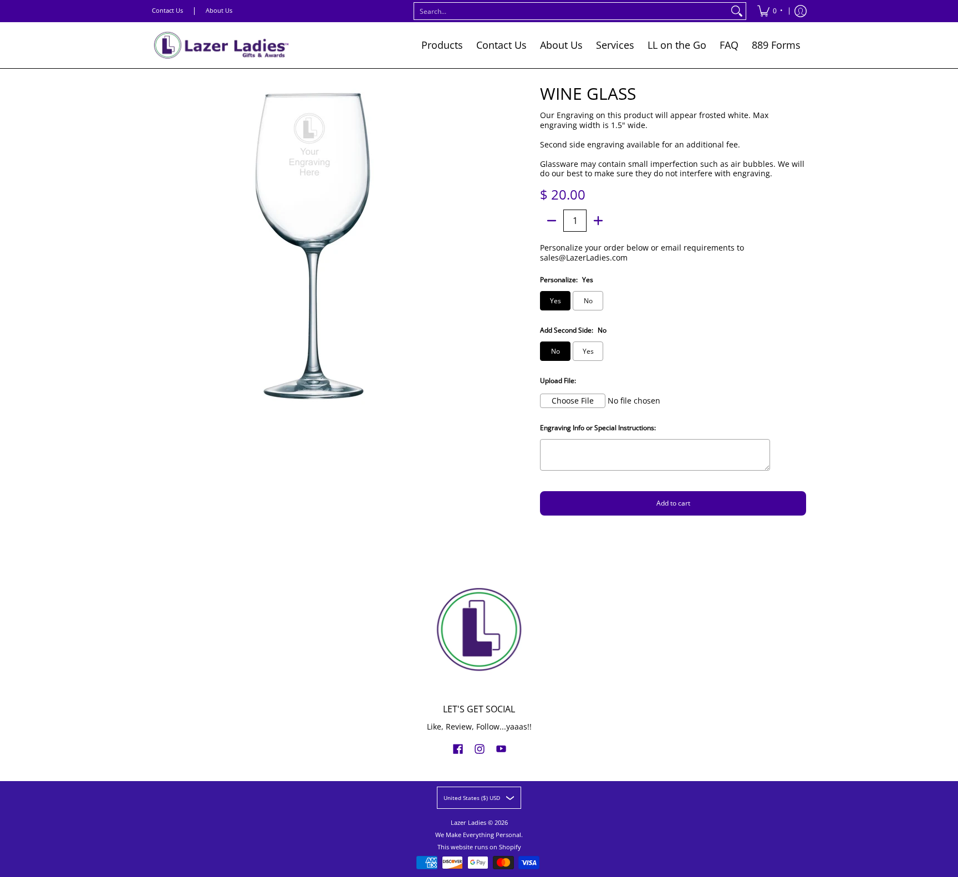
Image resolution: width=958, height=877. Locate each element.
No (588, 300)
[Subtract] (551, 220)
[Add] (598, 220)
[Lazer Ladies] (221, 45)
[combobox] (571, 11)
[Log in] (800, 11)
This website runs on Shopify (479, 847)
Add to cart (673, 503)
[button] (458, 748)
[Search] (737, 11)
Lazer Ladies (468, 823)
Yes (555, 300)
